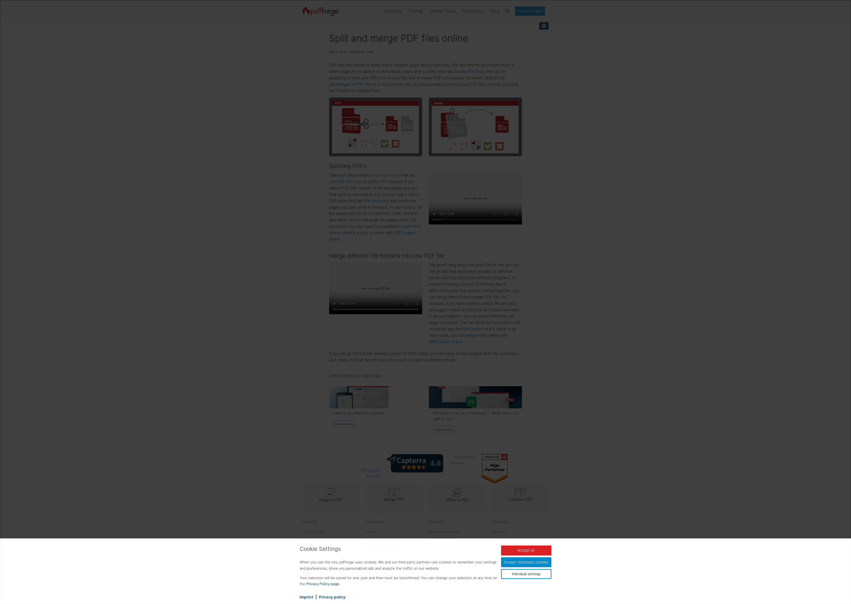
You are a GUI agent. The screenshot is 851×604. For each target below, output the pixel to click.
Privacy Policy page (322, 584)
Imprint (306, 597)
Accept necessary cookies (526, 562)
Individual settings (526, 574)
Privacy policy (332, 597)
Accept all (526, 550)
